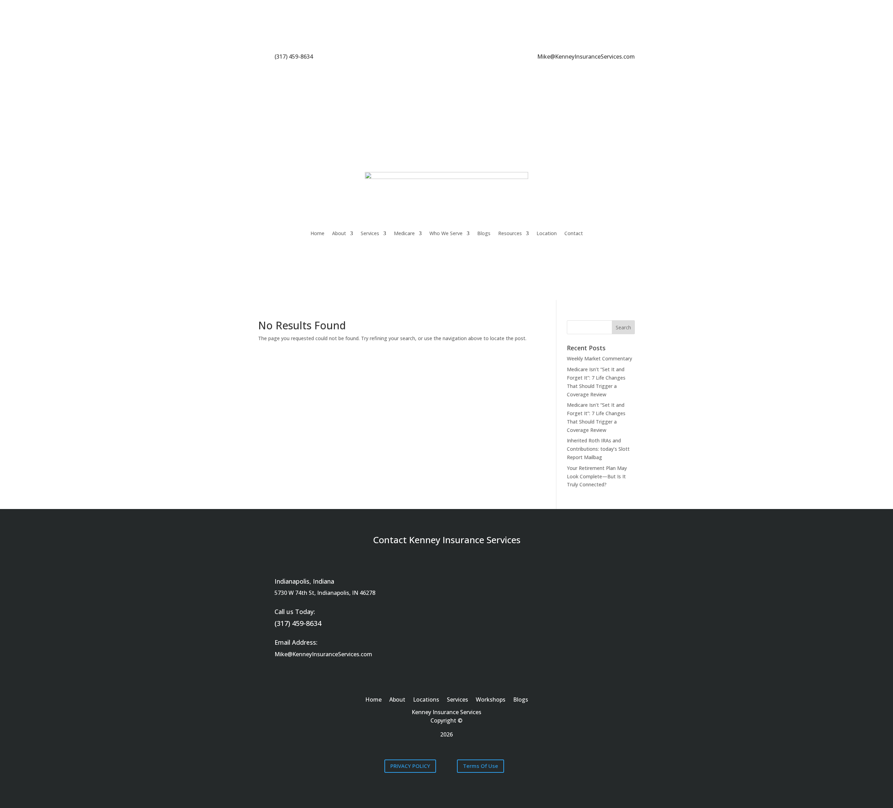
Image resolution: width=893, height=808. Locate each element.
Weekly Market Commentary (599, 358)
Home (317, 233)
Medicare (404, 233)
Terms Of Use (480, 765)
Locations (426, 700)
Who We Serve (446, 233)
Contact (573, 233)
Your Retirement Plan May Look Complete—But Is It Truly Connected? (597, 476)
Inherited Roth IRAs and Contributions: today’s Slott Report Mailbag (598, 449)
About (339, 233)
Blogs (483, 233)
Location (546, 233)
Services (370, 233)
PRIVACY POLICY (410, 765)
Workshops (490, 700)
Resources (510, 233)
